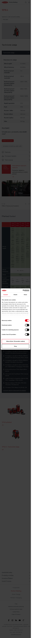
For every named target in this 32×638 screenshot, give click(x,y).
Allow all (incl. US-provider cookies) (15, 341)
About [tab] (25, 294)
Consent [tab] (5, 294)
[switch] (27, 325)
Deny (15, 346)
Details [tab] (15, 294)
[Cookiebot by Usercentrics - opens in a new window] (22, 290)
